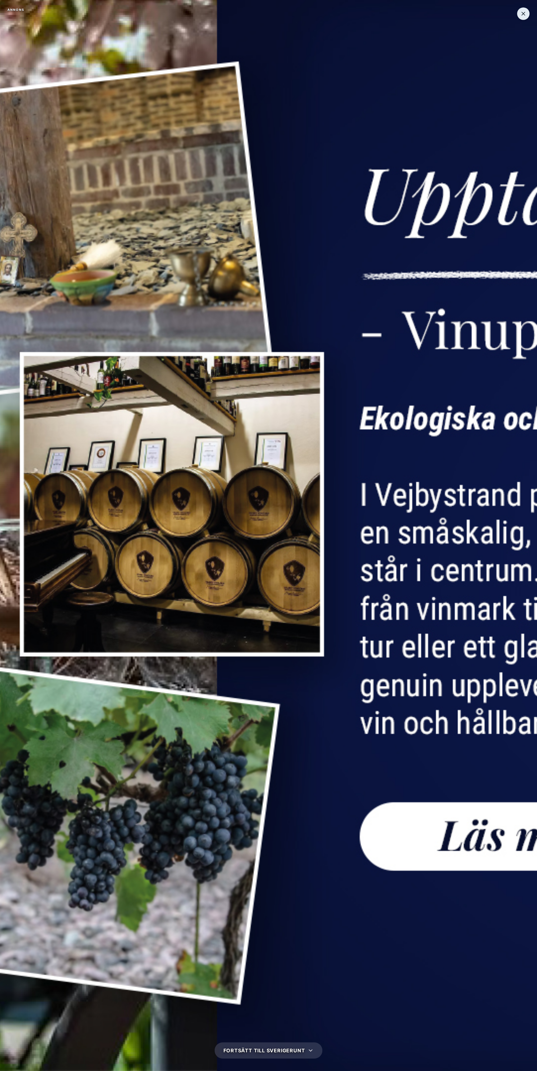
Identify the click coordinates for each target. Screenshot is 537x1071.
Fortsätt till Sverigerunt (264, 1050)
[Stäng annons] (523, 13)
